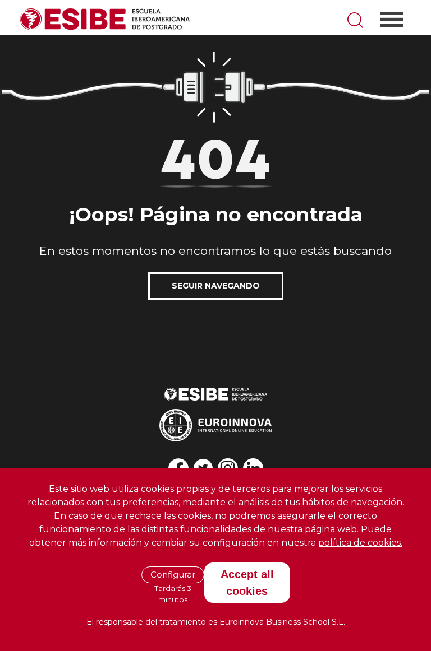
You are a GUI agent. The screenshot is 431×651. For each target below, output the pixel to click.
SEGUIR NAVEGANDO (216, 286)
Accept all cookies (247, 582)
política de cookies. (360, 542)
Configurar (172, 574)
